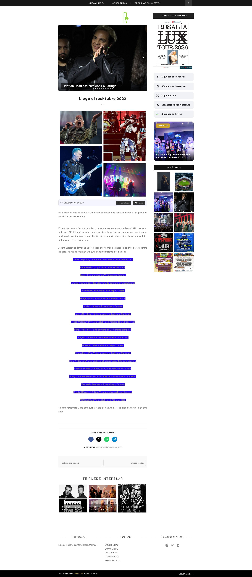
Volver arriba (185, 574)
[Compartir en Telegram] (114, 439)
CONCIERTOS (100, 447)
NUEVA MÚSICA (96, 3)
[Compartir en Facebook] (91, 439)
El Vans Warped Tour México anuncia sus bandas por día (183, 267)
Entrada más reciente (70, 463)
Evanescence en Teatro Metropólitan (132, 508)
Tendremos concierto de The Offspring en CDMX (163, 246)
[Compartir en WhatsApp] (106, 439)
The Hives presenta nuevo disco (101, 508)
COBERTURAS (119, 3)
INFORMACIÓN (111, 447)
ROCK (120, 447)
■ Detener (139, 203)
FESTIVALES (111, 552)
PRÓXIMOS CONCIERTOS (148, 3)
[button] (93, 88)
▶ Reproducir (123, 203)
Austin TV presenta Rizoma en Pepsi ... (72, 508)
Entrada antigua (137, 463)
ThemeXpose (78, 574)
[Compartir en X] (98, 439)
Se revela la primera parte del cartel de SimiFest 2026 (162, 206)
